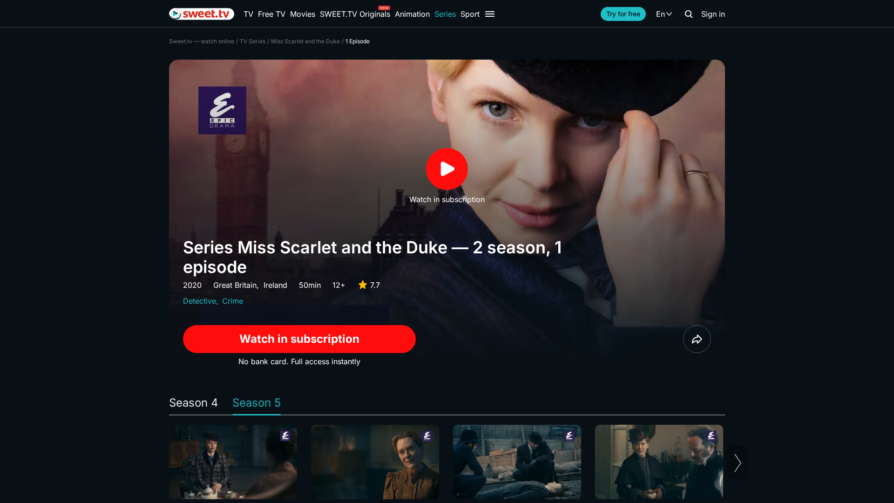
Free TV (271, 14)
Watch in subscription (299, 339)
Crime (232, 301)
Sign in (713, 14)
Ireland (275, 285)
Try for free (623, 14)
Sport (470, 14)
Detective (199, 301)
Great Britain (235, 285)
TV (248, 14)
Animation (412, 14)
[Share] (697, 339)
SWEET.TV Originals (355, 14)
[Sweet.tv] (201, 14)
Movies (302, 14)
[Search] (688, 14)
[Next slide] (737, 463)
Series (445, 14)
